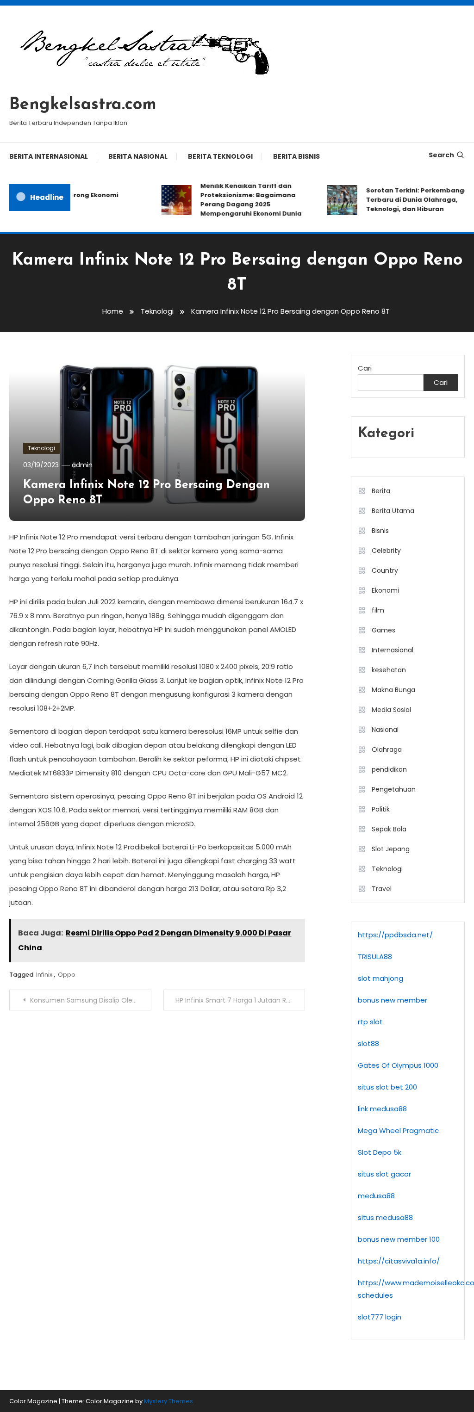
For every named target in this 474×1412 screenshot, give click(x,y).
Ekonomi (385, 590)
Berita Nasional (138, 156)
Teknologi (41, 448)
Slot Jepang (391, 849)
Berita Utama (393, 510)
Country (385, 570)
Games (383, 630)
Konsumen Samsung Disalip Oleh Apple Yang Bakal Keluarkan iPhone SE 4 (90, 1000)
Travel (382, 888)
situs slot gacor (384, 1174)
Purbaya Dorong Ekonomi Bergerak (69, 200)
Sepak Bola (389, 829)
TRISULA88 (375, 956)
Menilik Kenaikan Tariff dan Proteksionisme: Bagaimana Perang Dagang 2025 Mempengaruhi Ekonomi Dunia (243, 199)
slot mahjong (380, 978)
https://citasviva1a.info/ (399, 1261)
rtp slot (370, 1022)
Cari (365, 368)
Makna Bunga (393, 689)
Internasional (392, 650)
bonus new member (392, 1000)
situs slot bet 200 (387, 1087)
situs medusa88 (385, 1217)
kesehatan (389, 670)
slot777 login (379, 1317)
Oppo (66, 974)
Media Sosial (391, 709)
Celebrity (386, 550)
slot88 (368, 1043)
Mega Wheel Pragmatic (398, 1130)
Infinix (44, 974)
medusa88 (376, 1196)
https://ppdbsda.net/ (395, 935)
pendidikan (389, 769)
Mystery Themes (168, 1401)
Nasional (385, 729)
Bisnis (380, 530)
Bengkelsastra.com (82, 105)
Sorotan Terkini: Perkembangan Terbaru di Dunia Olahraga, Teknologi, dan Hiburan (411, 199)
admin (82, 465)
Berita (381, 490)
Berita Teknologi (220, 156)
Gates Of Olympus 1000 (398, 1065)
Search (441, 155)
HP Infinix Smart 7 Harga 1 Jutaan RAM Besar (240, 1000)
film (378, 610)
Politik (381, 809)
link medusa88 (382, 1109)
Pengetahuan (394, 789)
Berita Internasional (48, 156)
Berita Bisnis (296, 156)
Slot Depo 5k (379, 1152)
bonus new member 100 (399, 1239)
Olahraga (387, 749)
